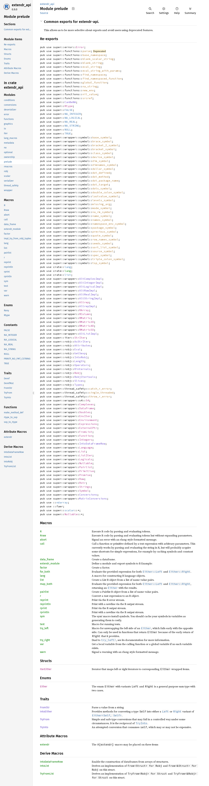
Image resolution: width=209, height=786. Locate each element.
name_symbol (101, 216)
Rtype (68, 106)
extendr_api (21, 5)
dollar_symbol (102, 168)
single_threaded (101, 392)
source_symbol (102, 251)
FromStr (44, 707)
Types (78, 384)
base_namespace (93, 55)
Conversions (88, 494)
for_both (45, 571)
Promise (85, 475)
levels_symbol (102, 200)
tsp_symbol (100, 263)
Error (80, 47)
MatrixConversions (93, 498)
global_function (94, 82)
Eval (77, 349)
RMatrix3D (86, 321)
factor (43, 567)
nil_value (89, 94)
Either (43, 686)
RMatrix (85, 318)
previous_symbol (104, 231)
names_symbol (102, 219)
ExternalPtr (88, 427)
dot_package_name (105, 180)
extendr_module (50, 563)
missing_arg (101, 204)
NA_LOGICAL (72, 117)
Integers (85, 439)
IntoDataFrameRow (92, 443)
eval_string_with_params (101, 70)
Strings (85, 486)
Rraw (43, 535)
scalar (69, 510)
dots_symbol (101, 188)
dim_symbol (100, 161)
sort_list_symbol (105, 247)
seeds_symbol (102, 243)
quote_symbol (102, 235)
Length (79, 361)
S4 (87, 400)
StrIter (80, 337)
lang (67, 267)
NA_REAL (70, 121)
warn (43, 652)
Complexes (86, 404)
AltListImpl (88, 333)
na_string (89, 86)
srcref (87, 98)
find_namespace (93, 74)
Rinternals (82, 369)
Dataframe (86, 408)
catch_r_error (99, 388)
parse (86, 51)
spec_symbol (101, 255)
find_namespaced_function (102, 78)
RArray (84, 310)
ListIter (85, 455)
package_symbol (103, 227)
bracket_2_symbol (105, 145)
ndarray (62, 502)
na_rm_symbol (102, 212)
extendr (44, 744)
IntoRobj (80, 357)
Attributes (82, 345)
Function (85, 435)
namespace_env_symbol (108, 223)
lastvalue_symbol (105, 196)
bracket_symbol (103, 149)
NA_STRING (71, 125)
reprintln (45, 604)
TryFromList (47, 773)
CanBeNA (70, 102)
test (42, 624)
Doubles (85, 412)
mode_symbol (101, 208)
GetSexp (80, 353)
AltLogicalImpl (90, 286)
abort (43, 539)
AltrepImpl (87, 306)
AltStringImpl (89, 298)
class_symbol (102, 153)
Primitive (86, 471)
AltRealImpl (88, 294)
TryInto (44, 727)
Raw (81, 478)
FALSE (68, 110)
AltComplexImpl (90, 278)
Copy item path (73, 8)
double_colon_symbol (107, 192)
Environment (88, 420)
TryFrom (44, 719)
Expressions (88, 424)
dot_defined (101, 172)
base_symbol (101, 137)
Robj (77, 373)
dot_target (100, 184)
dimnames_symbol (104, 164)
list (67, 274)
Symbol (84, 490)
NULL (67, 129)
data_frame (47, 559)
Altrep (84, 302)
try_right (45, 640)
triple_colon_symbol (107, 259)
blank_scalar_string (97, 59)
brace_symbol (102, 141)
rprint (43, 608)
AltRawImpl (87, 290)
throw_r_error (99, 396)
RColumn (85, 314)
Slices (79, 380)
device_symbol (102, 157)
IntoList (44, 765)
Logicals (85, 459)
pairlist (44, 591)
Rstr (82, 482)
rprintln (44, 612)
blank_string (92, 62)
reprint (44, 600)
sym (42, 616)
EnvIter (85, 416)
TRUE (67, 133)
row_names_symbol (105, 239)
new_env (88, 90)
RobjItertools (85, 376)
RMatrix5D (86, 329)
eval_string (91, 66)
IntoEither (46, 711)
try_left (44, 628)
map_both (46, 583)
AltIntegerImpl (90, 282)
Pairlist (85, 467)
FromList (85, 431)
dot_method (100, 176)
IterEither (45, 669)
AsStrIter (81, 341)
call (42, 543)
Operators (81, 365)
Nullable (85, 463)
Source (44, 13)
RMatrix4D (86, 325)
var (42, 644)
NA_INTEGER (72, 113)
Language (85, 447)
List (82, 451)
